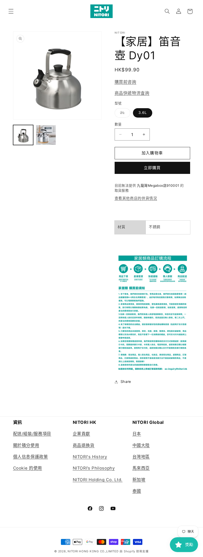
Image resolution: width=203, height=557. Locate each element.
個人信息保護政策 (30, 456)
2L (124, 113)
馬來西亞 (141, 468)
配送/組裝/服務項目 (32, 433)
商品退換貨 (84, 445)
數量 (118, 124)
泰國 (136, 491)
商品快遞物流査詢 (132, 93)
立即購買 (152, 167)
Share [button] (126, 381)
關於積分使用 (26, 445)
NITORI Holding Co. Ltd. (98, 479)
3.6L (142, 112)
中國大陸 (141, 445)
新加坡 (139, 479)
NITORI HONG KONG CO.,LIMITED (93, 551)
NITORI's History (90, 456)
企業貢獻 (81, 433)
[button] (11, 11)
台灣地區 (141, 456)
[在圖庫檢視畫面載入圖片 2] (46, 135)
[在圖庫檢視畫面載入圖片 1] (23, 135)
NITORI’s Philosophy (94, 468)
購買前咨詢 (125, 82)
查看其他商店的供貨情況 (136, 198)
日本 (136, 433)
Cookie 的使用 (27, 468)
